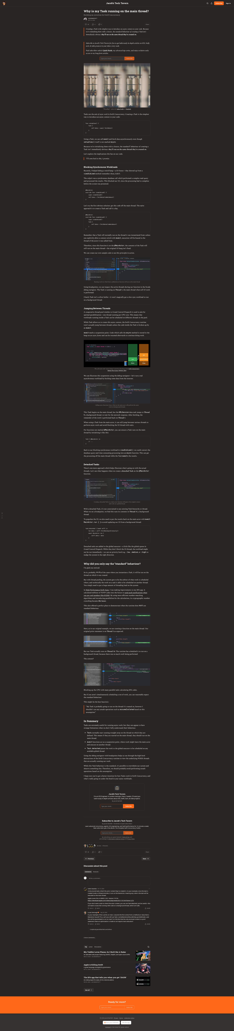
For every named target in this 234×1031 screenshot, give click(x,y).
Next (144, 859)
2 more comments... (90, 937)
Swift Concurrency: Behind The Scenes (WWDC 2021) (123, 370)
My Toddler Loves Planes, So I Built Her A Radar (105, 952)
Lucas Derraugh (93, 912)
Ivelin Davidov (92, 889)
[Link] (81, 167)
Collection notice (129, 1018)
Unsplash (128, 109)
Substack (108, 1027)
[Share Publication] (211, 3)
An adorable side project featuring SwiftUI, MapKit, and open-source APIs (107, 954)
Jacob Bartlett (92, 18)
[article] (117, 955)
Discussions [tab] (97, 947)
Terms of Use (125, 837)
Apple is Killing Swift (93, 965)
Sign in (228, 3)
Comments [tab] (88, 872)
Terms (121, 1018)
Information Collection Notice (116, 839)
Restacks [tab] (95, 872)
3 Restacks (105, 846)
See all (87, 990)
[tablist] (92, 872)
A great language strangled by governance (97, 967)
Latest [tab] (91, 947)
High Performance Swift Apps (97, 590)
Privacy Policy (130, 839)
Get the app (126, 1022)
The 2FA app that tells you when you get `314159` (105, 977)
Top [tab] (86, 947)
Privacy (116, 1018)
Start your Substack (112, 1022)
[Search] (207, 3)
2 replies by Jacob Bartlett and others (101, 929)
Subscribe (219, 3)
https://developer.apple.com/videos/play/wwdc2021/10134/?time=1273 (111, 900)
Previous (91, 859)
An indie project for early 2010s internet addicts (99, 980)
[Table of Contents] (2, 515)
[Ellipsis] (149, 888)
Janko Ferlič (120, 109)
